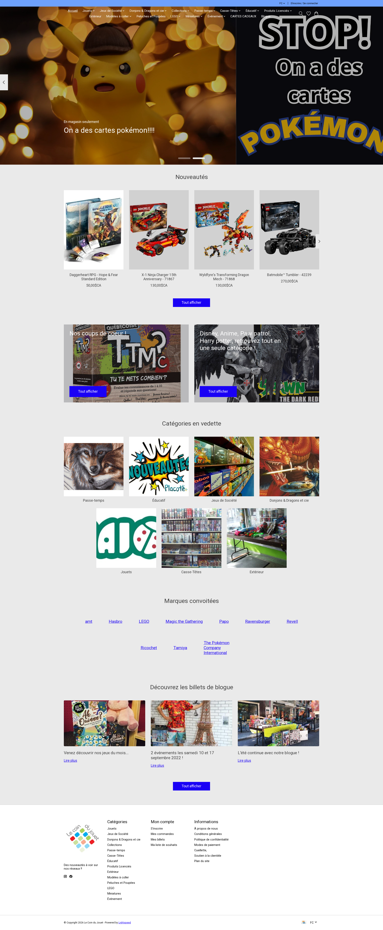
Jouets (126, 572)
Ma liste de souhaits (164, 845)
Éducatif (158, 500)
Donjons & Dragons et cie (289, 500)
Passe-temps (93, 500)
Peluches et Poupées (151, 16)
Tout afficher (191, 303)
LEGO (110, 888)
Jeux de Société (224, 500)
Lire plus (70, 761)
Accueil (73, 11)
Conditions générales (208, 834)
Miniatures (114, 893)
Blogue (265, 16)
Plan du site (201, 861)
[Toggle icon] (301, 13)
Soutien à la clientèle (207, 855)
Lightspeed (124, 922)
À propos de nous (206, 828)
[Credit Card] (303, 922)
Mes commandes (162, 834)
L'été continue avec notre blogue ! (268, 752)
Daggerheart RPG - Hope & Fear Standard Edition (94, 277)
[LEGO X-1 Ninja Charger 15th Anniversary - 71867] (159, 229)
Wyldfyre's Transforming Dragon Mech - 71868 (224, 277)
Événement (114, 899)
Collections (114, 845)
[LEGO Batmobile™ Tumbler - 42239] (289, 229)
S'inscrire (157, 828)
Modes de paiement (207, 845)
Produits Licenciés (119, 866)
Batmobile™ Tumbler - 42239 (289, 275)
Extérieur (95, 16)
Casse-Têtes (191, 572)
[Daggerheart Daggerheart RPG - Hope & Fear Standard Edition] (93, 229)
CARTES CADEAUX (243, 16)
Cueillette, (200, 850)
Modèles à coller (118, 877)
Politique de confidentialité (211, 839)
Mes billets (158, 839)
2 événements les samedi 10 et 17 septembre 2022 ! (182, 755)
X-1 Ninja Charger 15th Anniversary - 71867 (159, 277)
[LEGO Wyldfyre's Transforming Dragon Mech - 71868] (224, 229)
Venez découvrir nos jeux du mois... (96, 752)
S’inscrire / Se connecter (304, 3)
